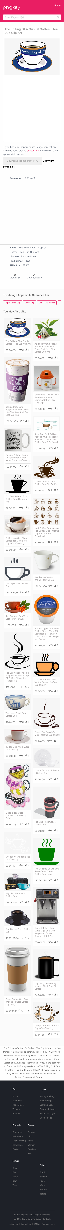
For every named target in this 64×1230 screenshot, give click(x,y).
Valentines (18, 1145)
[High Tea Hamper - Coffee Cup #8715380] (17, 882)
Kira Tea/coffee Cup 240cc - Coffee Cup (44, 578)
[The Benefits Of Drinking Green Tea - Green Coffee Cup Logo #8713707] (46, 852)
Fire (14, 1172)
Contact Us (26, 1224)
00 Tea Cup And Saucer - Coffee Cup (17, 748)
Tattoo (43, 1193)
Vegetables (18, 1105)
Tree (15, 1185)
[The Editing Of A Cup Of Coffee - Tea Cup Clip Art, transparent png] (32, 56)
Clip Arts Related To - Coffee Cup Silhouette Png (16, 499)
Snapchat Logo (47, 1113)
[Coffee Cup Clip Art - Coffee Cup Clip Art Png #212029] (46, 467)
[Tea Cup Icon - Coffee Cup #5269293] (17, 569)
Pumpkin (17, 1113)
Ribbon (43, 1189)
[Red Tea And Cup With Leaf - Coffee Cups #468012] (17, 606)
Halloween (18, 1136)
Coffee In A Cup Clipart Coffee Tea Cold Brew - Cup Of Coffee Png (17, 541)
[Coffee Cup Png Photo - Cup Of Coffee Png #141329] (46, 1012)
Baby (30, 1140)
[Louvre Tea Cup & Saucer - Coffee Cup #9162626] (46, 758)
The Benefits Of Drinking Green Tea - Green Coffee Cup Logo (47, 871)
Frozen (31, 1132)
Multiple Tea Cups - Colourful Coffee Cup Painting (16, 815)
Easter (16, 1149)
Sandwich (17, 1100)
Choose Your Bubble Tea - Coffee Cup (18, 858)
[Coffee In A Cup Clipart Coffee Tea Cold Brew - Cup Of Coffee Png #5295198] (17, 525)
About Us (14, 1224)
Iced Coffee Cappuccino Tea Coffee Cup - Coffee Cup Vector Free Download (47, 532)
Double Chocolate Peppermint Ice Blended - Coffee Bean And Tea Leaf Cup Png (17, 411)
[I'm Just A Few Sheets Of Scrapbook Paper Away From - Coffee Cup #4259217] (17, 440)
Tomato (16, 1109)
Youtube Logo (46, 1105)
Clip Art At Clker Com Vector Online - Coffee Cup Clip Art (46, 682)
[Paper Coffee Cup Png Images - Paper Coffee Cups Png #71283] (17, 970)
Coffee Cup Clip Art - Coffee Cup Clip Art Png (46, 482)
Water (43, 1185)
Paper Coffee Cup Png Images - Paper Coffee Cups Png (17, 1002)
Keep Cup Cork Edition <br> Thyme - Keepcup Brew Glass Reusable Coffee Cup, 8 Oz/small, (46, 438)
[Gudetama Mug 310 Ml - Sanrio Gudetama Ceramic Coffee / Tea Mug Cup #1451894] (46, 378)
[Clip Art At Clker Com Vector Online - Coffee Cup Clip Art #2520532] (46, 665)
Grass (15, 1176)
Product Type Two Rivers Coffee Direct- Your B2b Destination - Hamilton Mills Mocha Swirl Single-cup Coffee (47, 633)
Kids (30, 1153)
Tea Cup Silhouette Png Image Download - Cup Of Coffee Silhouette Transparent (17, 676)
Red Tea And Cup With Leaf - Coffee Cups (17, 617)
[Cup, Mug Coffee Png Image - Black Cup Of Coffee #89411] (46, 965)
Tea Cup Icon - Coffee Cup (17, 584)
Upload (57, 5)
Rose (42, 1181)
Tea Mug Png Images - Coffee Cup (46, 823)
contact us (33, 150)
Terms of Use (48, 1224)
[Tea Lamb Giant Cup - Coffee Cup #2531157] (17, 702)
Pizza (15, 1096)
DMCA (37, 1224)
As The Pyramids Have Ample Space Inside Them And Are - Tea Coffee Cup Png (46, 347)
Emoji (42, 1172)
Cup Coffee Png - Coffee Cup (18, 930)
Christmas (17, 1132)
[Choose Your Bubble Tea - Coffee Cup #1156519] (17, 843)
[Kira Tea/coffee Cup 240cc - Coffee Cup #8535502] (46, 562)
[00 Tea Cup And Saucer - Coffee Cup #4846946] (17, 736)
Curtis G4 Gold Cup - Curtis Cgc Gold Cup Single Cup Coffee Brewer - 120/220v (45, 932)
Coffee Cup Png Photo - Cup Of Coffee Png (47, 1026)
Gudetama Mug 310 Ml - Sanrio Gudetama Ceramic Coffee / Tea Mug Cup (47, 398)
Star (15, 1181)
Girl (29, 1136)
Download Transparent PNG (22, 160)
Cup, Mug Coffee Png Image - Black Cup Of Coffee (45, 986)
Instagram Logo (47, 1096)
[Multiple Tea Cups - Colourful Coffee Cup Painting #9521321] (17, 786)
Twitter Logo (46, 1100)
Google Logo (46, 1117)
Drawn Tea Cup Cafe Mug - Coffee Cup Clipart (47, 733)
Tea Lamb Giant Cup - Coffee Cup (16, 714)
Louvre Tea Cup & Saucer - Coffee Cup (47, 771)
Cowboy (32, 1149)
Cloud (15, 1168)
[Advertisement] (32, 108)
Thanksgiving (19, 1140)
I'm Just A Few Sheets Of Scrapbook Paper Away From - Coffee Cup (18, 458)
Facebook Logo (47, 1109)
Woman (31, 1145)
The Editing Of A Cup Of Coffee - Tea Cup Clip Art (18, 342)
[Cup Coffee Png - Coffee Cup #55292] (17, 918)
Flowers (43, 1176)
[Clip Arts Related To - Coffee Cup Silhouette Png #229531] (17, 484)
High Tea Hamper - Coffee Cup (15, 894)
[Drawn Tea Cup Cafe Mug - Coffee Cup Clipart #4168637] (46, 713)
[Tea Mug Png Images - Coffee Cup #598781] (46, 803)
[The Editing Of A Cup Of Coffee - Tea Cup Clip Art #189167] (17, 328)
